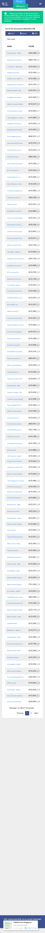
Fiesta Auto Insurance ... (14, 150)
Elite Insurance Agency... (14, 584)
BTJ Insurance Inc (13, 170)
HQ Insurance (11, 450)
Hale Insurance (12, 204)
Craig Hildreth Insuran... (14, 430)
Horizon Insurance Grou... (15, 238)
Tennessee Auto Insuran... (15, 143)
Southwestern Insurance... (15, 351)
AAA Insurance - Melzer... (15, 524)
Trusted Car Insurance (14, 461)
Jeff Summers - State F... (15, 456)
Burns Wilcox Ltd (12, 304)
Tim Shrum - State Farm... (15, 67)
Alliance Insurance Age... (15, 492)
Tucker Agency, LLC (13, 372)
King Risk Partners (13, 657)
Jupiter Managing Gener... (15, 537)
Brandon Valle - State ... (14, 650)
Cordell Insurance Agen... (15, 231)
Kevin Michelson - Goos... (15, 184)
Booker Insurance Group (14, 610)
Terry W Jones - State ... (14, 564)
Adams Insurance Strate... (15, 104)
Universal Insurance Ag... (15, 318)
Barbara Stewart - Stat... (14, 90)
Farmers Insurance (13, 511)
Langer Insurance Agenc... (15, 218)
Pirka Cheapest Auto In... (14, 405)
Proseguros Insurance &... (15, 443)
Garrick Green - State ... (14, 385)
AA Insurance (11, 530)
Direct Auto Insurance (14, 338)
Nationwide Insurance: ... (15, 279)
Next (36, 713)
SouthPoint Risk (12, 623)
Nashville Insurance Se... (15, 130)
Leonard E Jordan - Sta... (15, 392)
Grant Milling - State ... (14, 571)
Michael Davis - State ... (14, 504)
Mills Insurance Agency (14, 365)
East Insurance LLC (13, 418)
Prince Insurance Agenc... (15, 696)
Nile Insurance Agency (14, 671)
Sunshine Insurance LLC (15, 644)
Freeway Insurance (13, 72)
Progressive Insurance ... (15, 60)
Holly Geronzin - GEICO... (14, 53)
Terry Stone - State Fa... (14, 252)
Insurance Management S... (16, 677)
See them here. (18, 21)
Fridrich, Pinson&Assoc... (15, 332)
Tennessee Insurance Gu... (15, 603)
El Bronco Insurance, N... (14, 487)
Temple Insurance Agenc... (15, 399)
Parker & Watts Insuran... (15, 577)
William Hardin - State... (14, 617)
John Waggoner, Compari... (15, 118)
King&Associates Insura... (15, 298)
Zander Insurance (12, 157)
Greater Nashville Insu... (14, 498)
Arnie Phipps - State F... (14, 690)
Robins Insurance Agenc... (15, 474)
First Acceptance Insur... (14, 136)
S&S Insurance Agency (14, 411)
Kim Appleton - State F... (14, 664)
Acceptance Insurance (14, 97)
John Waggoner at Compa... (16, 481)
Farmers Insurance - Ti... (15, 358)
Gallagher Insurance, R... (15, 123)
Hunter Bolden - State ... (14, 637)
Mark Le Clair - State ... (14, 543)
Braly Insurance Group (14, 701)
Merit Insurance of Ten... (14, 245)
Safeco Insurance (12, 311)
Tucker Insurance (12, 550)
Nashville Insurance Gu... (15, 557)
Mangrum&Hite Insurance (15, 325)
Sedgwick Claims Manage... (16, 259)
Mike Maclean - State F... (14, 518)
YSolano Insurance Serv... (15, 379)
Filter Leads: (11, 39)
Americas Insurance (13, 345)
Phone (31, 46)
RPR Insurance (11, 683)
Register (21, 6)
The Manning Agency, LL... (15, 191)
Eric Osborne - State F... (14, 591)
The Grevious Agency (13, 285)
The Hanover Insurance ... (15, 291)
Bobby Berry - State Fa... (14, 630)
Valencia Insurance (13, 436)
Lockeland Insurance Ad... (15, 467)
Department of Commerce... (15, 84)
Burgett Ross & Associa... (14, 211)
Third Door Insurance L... (15, 424)
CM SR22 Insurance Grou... (15, 597)
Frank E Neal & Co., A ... (14, 177)
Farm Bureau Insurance (14, 163)
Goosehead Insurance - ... (15, 225)
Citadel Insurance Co (13, 197)
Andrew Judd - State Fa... (15, 79)
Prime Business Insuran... (15, 111)
